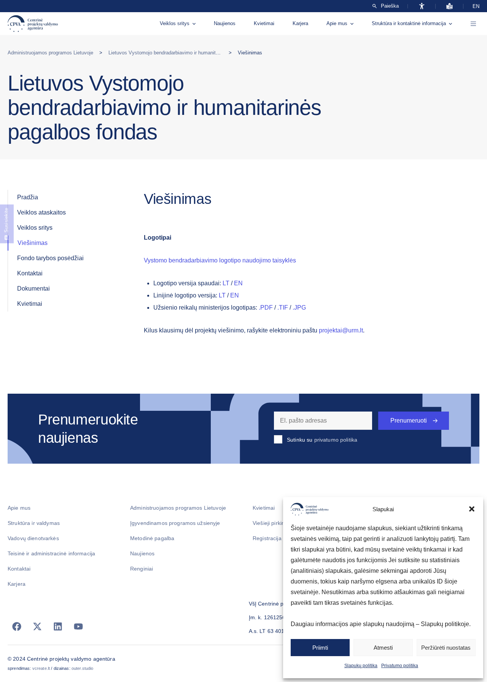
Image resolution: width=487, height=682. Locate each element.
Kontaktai (30, 273)
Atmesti (383, 647)
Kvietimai (264, 23)
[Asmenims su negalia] (422, 6)
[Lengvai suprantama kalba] (449, 6)
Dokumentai (33, 288)
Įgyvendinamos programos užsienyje (175, 523)
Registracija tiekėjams (279, 538)
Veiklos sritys (174, 23)
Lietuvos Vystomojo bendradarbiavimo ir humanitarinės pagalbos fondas (187, 53)
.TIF (282, 307)
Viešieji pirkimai (271, 523)
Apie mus (336, 23)
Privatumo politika (399, 665)
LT (226, 283)
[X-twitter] (37, 626)
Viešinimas (33, 243)
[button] (472, 509)
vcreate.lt (41, 668)
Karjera (300, 23)
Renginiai (141, 569)
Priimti (320, 647)
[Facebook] (17, 626)
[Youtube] (78, 626)
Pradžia (27, 197)
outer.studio (83, 668)
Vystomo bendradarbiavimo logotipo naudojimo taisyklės (220, 260)
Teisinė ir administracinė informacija (51, 553)
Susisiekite (6, 220)
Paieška (390, 6)
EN (238, 283)
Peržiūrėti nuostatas (446, 647)
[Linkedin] (58, 626)
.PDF (266, 307)
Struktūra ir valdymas (34, 523)
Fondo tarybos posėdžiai (50, 258)
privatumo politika (336, 440)
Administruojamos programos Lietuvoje (50, 53)
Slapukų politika (360, 665)
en (476, 6)
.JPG (299, 307)
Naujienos (225, 23)
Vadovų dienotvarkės (33, 538)
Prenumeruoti (408, 420)
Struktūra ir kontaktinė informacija (409, 23)
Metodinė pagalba (152, 538)
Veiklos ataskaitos (41, 212)
